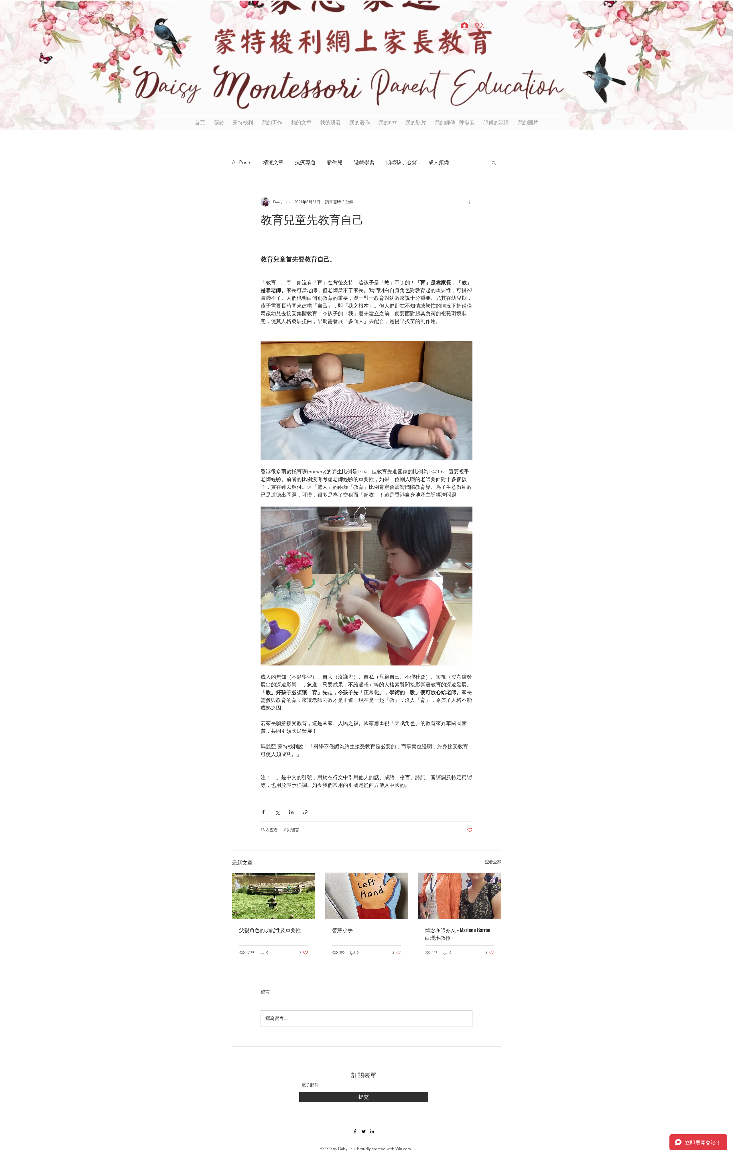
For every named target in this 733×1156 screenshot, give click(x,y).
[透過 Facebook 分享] (263, 812)
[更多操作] (469, 201)
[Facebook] (355, 1131)
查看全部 (493, 861)
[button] (493, 162)
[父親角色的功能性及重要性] (273, 896)
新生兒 (334, 162)
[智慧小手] (366, 896)
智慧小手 (342, 930)
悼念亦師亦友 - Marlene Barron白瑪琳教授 (457, 933)
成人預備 (438, 162)
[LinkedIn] (372, 1131)
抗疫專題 (305, 162)
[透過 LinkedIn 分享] (291, 812)
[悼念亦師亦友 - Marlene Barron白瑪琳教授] (459, 896)
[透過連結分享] (305, 812)
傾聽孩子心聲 (401, 162)
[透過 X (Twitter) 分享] (277, 812)
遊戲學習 (364, 162)
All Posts (241, 162)
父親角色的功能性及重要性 (270, 930)
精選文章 (273, 162)
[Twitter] (363, 1131)
